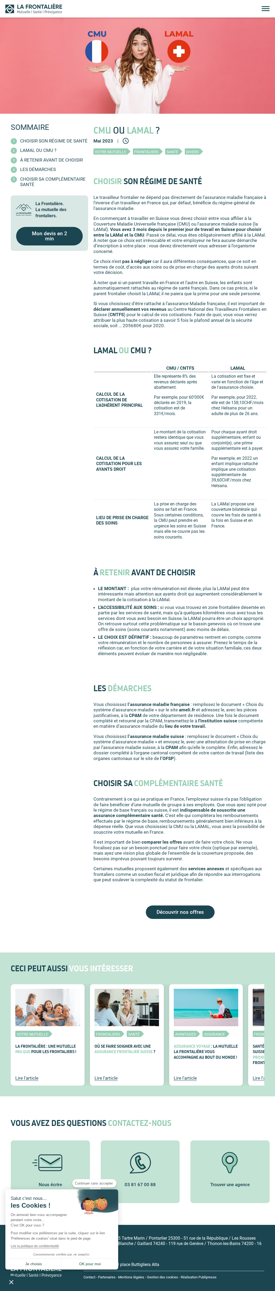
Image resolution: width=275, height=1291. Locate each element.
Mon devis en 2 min (49, 236)
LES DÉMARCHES (38, 169)
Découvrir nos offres (180, 912)
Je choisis (33, 1264)
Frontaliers (146, 152)
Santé (172, 152)
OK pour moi (90, 1264)
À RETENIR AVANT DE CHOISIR (51, 160)
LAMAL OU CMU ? (38, 150)
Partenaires (106, 1277)
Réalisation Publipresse (198, 1277)
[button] (11, 1281)
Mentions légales (131, 1277)
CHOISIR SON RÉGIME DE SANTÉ (54, 141)
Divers (192, 152)
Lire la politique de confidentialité (35, 1246)
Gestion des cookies (162, 1277)
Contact (89, 1277)
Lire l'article (26, 1078)
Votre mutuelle (110, 152)
